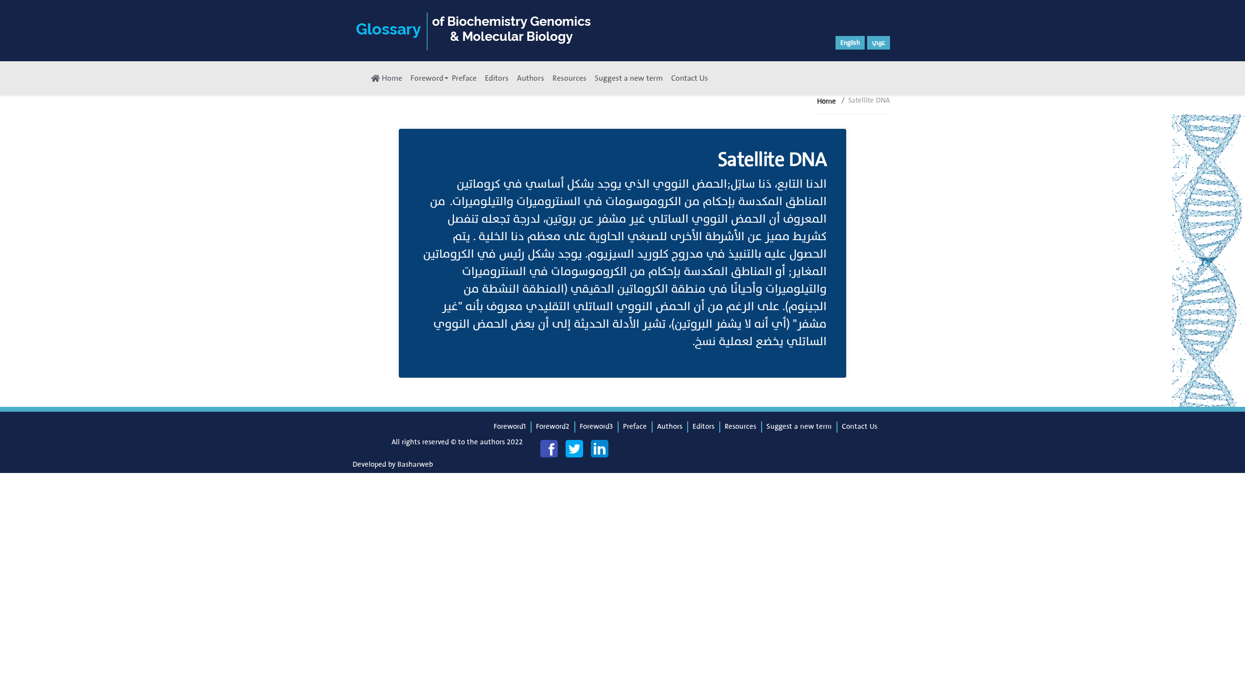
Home (391, 78)
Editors (497, 78)
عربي (878, 42)
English (850, 42)
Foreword (427, 78)
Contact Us (689, 78)
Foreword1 (510, 426)
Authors (530, 78)
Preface (464, 78)
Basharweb (415, 464)
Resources (569, 78)
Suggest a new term (629, 78)
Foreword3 (596, 426)
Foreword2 (552, 426)
